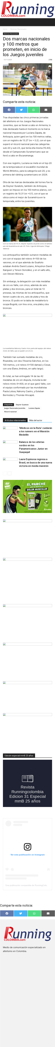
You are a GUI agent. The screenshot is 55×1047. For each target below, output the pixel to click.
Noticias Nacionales (18, 29)
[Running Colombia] (27, 9)
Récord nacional (10, 411)
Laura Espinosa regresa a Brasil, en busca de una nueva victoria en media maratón (35, 462)
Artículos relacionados (15, 420)
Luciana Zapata (34, 408)
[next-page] (9, 473)
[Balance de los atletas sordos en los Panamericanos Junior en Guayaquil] (10, 445)
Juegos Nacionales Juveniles (14, 408)
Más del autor (35, 420)
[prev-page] (5, 473)
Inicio (5, 29)
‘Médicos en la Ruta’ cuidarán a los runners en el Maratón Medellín (35, 431)
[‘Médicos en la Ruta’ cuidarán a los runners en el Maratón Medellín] (10, 431)
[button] (5, 22)
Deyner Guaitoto (22, 404)
